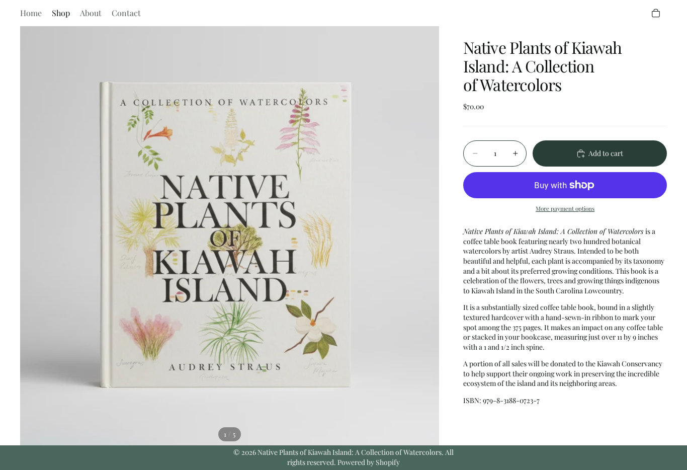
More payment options (565, 208)
